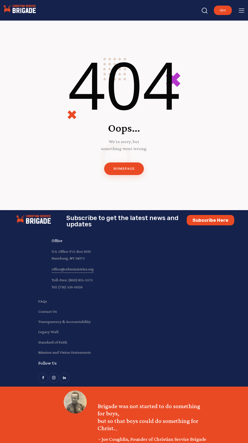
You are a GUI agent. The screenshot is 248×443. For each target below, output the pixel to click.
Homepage (123, 168)
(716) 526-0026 (70, 287)
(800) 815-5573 (80, 280)
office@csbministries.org (73, 269)
